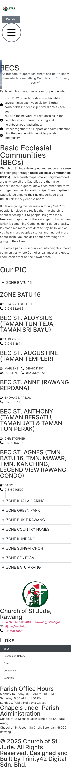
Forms (7, 663)
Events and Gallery (14, 655)
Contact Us (10, 670)
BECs (6, 648)
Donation (9, 677)
